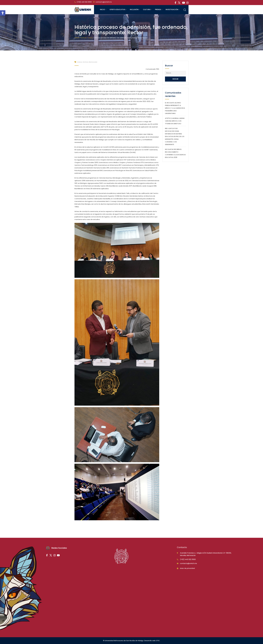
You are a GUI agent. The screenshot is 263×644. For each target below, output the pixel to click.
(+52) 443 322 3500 (84, 2)
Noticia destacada (90, 62)
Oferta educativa (117, 9)
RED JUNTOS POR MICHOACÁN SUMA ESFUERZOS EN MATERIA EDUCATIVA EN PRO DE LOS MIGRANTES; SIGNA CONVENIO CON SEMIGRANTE (174, 136)
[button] (2, 13)
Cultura (147, 9)
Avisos (79, 62)
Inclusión (134, 9)
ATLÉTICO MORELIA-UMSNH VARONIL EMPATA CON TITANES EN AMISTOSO (175, 121)
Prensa (158, 9)
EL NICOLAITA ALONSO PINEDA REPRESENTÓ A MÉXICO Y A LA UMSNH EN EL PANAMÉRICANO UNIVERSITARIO (175, 108)
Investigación (172, 9)
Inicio (102, 9)
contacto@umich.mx (104, 2)
